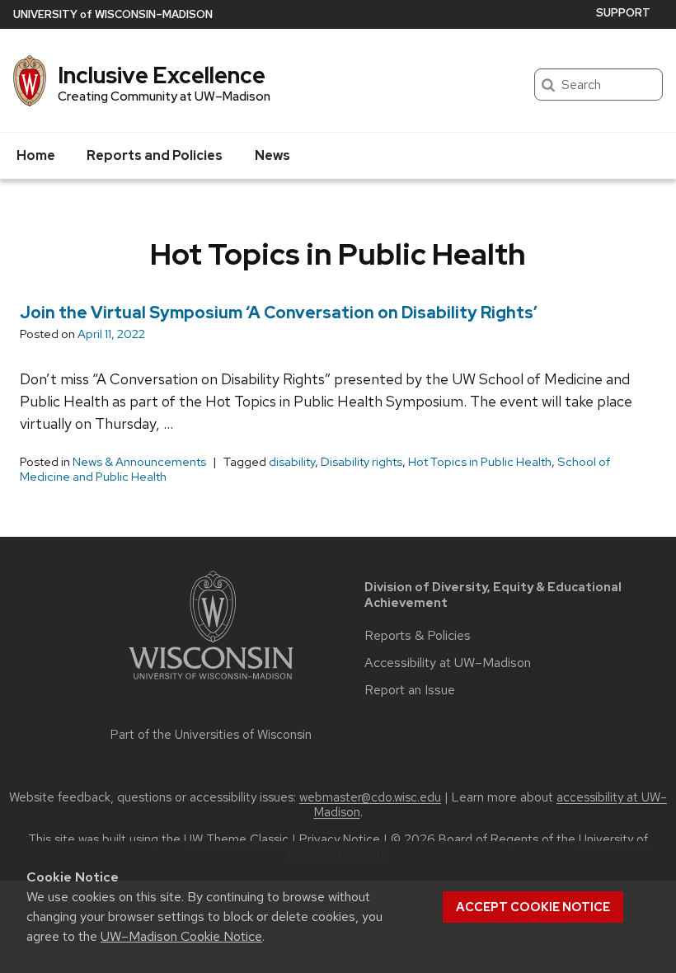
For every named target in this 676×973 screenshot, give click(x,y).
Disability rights (361, 462)
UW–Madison (113, 14)
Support (623, 13)
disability (292, 462)
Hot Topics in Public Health (480, 462)
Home (35, 155)
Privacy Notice (339, 839)
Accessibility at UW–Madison (447, 663)
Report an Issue (409, 690)
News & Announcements (139, 462)
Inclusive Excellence (161, 75)
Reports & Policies (417, 636)
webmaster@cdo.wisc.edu (370, 797)
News (272, 155)
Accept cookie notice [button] (533, 907)
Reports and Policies (155, 155)
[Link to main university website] (211, 682)
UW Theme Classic (236, 839)
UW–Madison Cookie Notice (181, 936)
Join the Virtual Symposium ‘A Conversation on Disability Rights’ (279, 312)
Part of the (211, 734)
